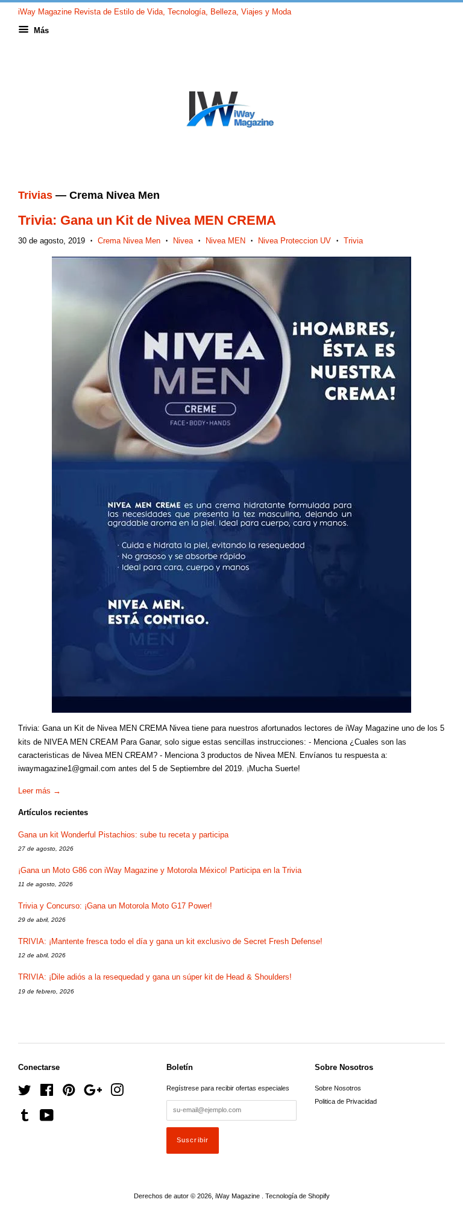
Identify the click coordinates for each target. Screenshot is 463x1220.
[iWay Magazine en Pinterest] (68, 1092)
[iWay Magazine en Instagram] (117, 1092)
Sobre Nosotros (338, 1088)
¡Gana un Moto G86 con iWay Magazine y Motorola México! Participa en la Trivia (159, 870)
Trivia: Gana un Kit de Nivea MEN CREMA (147, 220)
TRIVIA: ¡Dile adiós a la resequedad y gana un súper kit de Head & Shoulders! (155, 976)
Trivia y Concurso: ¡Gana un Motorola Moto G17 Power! (115, 905)
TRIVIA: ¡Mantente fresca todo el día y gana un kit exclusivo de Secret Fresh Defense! (170, 941)
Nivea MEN (225, 240)
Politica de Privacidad (346, 1101)
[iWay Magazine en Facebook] (47, 1092)
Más (40, 30)
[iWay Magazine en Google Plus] (93, 1092)
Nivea (183, 240)
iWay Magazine (238, 1196)
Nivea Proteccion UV (294, 240)
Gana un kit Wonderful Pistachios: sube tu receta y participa (123, 834)
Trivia (353, 240)
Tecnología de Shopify (297, 1196)
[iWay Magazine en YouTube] (47, 1118)
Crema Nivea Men (129, 240)
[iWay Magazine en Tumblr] (24, 1118)
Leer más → (39, 790)
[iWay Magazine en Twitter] (24, 1092)
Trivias (35, 195)
